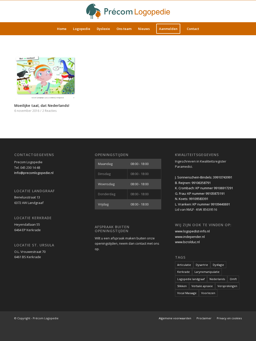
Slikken (182, 286)
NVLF (190, 209)
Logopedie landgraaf (191, 279)
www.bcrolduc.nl (187, 242)
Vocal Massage (186, 293)
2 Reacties (49, 111)
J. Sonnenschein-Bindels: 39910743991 (203, 177)
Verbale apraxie (202, 286)
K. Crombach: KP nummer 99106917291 (204, 188)
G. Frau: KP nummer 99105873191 (200, 193)
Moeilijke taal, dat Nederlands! (41, 105)
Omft (233, 279)
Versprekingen (227, 286)
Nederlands (217, 279)
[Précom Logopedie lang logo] (128, 11)
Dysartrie (202, 265)
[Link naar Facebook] (230, 11)
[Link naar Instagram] (238, 11)
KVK (199, 209)
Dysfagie (218, 265)
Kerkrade (183, 272)
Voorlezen (208, 293)
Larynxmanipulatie (207, 272)
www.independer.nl (190, 236)
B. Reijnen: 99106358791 (193, 182)
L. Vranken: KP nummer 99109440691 (202, 204)
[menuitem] (62, 28)
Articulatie (184, 265)
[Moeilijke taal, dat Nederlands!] (47, 75)
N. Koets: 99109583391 (191, 198)
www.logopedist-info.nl (192, 231)
